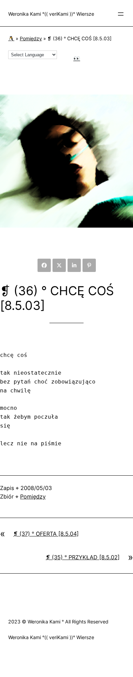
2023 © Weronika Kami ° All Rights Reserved (58, 621)
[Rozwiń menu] (121, 14)
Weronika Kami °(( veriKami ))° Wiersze (51, 14)
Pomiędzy (31, 38)
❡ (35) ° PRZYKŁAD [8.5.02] (83, 557)
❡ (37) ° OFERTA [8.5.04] (46, 533)
